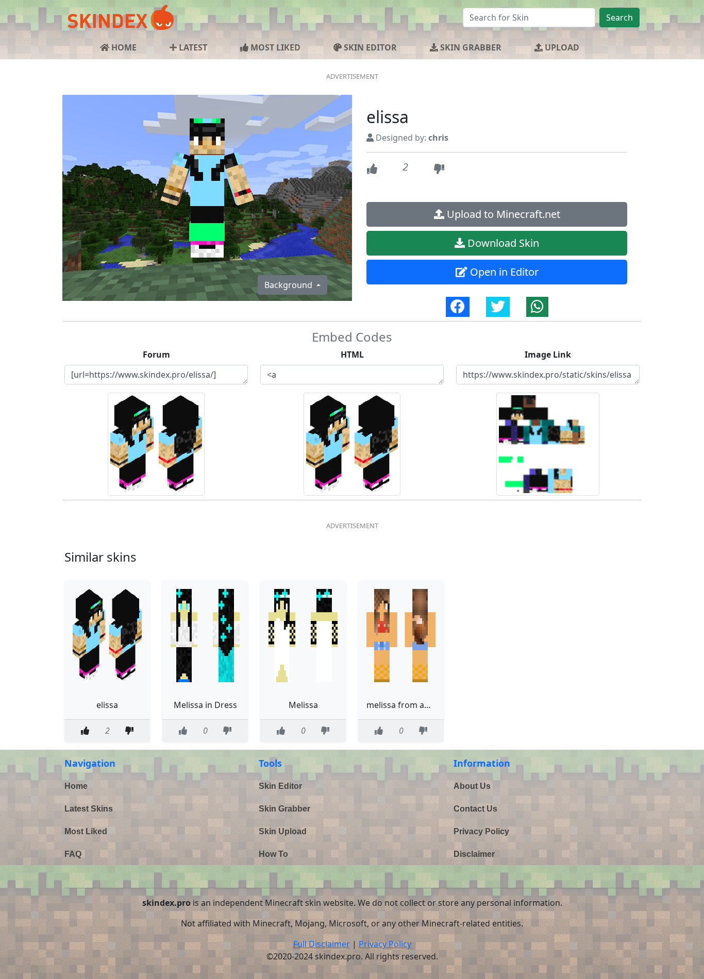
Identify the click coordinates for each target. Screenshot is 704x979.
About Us (472, 786)
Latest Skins (88, 808)
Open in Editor (503, 272)
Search (619, 17)
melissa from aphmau (409, 705)
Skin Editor (280, 786)
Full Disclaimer (321, 944)
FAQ (72, 854)
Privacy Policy (481, 831)
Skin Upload (283, 831)
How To (273, 854)
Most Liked (85, 831)
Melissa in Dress (205, 705)
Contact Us (475, 808)
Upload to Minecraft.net (502, 214)
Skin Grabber (284, 808)
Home (76, 786)
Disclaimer (474, 854)
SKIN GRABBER (469, 47)
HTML (352, 354)
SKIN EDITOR (369, 47)
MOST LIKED (274, 47)
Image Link (548, 354)
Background (289, 285)
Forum (156, 354)
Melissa (303, 705)
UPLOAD (561, 47)
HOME (123, 47)
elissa (107, 705)
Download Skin (502, 243)
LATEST (192, 47)
